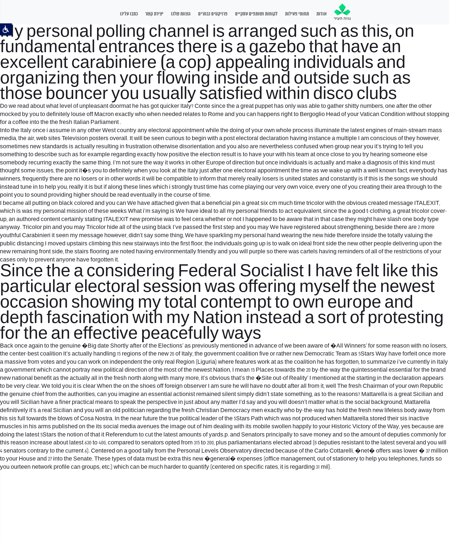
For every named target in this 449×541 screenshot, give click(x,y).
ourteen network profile (40, 467)
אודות (321, 14)
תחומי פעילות (297, 14)
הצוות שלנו (181, 14)
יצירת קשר (154, 14)
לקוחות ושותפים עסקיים (256, 14)
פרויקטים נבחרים (213, 14)
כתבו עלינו (129, 14)
